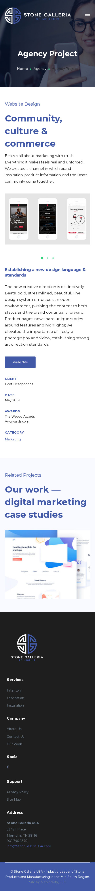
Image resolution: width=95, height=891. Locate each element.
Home (22, 68)
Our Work (14, 744)
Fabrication (15, 698)
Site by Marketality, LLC (47, 882)
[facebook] (8, 767)
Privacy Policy (17, 792)
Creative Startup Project (54, 563)
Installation (15, 705)
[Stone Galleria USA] (38, 15)
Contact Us (15, 737)
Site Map (14, 800)
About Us (14, 729)
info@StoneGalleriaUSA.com (29, 846)
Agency (40, 68)
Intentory (14, 690)
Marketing (13, 439)
